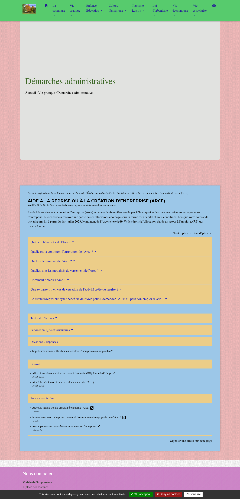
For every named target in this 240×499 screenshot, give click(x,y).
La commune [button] (59, 7)
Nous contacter (37, 473)
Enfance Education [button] (93, 7)
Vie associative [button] (200, 7)
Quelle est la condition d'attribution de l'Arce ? (62, 251)
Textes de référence (43, 318)
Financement (64, 193)
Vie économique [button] (180, 7)
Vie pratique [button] (75, 7)
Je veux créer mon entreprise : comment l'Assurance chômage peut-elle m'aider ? (79, 417)
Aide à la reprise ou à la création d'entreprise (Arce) (159, 193)
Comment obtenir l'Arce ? (48, 280)
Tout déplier (202, 233)
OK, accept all (142, 494)
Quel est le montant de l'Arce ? (52, 261)
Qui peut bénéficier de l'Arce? (51, 242)
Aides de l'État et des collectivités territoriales (101, 193)
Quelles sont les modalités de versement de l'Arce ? (65, 270)
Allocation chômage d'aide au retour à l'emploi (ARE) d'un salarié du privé (73, 373)
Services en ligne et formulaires (50, 330)
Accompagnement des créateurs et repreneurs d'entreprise (66, 426)
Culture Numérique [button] (116, 7)
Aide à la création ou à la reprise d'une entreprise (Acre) (63, 382)
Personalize (193, 494)
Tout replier (182, 233)
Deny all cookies (169, 494)
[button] (46, 6)
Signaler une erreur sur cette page (191, 440)
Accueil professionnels (40, 193)
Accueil (30, 92)
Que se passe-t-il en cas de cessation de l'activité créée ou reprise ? (75, 289)
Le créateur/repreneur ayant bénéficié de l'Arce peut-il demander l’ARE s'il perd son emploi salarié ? (97, 298)
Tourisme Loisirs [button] (138, 7)
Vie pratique (46, 92)
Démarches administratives (75, 92)
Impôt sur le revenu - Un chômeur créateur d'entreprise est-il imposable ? (72, 351)
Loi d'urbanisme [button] (160, 7)
